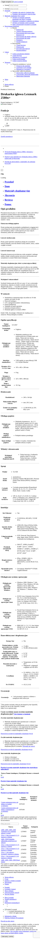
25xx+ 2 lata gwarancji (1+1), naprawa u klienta (10, 836)
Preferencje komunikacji (12, 903)
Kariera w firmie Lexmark (13, 881)
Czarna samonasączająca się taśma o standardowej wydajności (9, 809)
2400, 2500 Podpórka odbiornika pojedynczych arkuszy (9, 840)
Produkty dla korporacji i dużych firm (23, 14)
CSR (6, 901)
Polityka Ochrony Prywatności (14, 918)
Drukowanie (20, 47)
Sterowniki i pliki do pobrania (25, 73)
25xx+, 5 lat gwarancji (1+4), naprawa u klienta (10, 857)
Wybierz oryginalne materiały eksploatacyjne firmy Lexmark (21, 18)
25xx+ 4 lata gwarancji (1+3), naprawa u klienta (10, 845)
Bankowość (20, 29)
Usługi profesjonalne (18, 59)
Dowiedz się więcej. (29, 746)
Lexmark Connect (10, 889)
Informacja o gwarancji (23, 69)
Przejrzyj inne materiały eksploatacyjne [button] (14, 781)
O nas (6, 879)
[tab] (22, 182)
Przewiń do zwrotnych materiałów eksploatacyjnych (17, 733)
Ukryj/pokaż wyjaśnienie (21, 714)
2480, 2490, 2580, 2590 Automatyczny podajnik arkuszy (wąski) (8, 831)
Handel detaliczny (21, 42)
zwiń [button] (2, 777)
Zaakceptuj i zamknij (7, 936)
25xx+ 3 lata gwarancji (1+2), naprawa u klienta (10, 849)
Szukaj (7, 5)
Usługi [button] (7, 52)
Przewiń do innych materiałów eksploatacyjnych (15, 764)
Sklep (6, 79)
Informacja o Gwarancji (19, 57)
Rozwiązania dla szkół (23, 38)
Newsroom (8, 882)
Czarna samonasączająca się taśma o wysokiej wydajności (9, 804)
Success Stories (9, 894)
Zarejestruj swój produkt (23, 67)
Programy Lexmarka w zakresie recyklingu (25, 21)
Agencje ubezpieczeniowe (24, 31)
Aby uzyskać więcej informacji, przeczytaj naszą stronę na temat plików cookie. (18, 932)
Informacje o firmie (10, 916)
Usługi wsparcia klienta (19, 61)
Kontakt (7, 887)
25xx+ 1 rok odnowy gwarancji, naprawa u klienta (10, 853)
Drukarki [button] (7, 10)
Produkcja (19, 40)
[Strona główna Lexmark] (17, 1)
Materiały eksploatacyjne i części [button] (15, 16)
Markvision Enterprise (23, 76)
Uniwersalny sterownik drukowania (27, 74)
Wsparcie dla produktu (23, 66)
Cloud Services (21, 45)
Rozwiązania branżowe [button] (12, 26)
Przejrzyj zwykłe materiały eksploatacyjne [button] (15, 793)
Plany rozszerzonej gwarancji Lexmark (24, 24)
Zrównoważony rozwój (12, 892)
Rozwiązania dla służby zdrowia (26, 36)
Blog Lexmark (9, 897)
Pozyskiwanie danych (23, 48)
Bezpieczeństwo (21, 50)
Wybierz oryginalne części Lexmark (23, 23)
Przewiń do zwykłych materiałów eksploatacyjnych (16, 749)
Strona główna (9, 84)
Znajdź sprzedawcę (11, 899)
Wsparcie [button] (7, 62)
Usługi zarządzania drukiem (21, 54)
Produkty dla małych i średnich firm (23, 12)
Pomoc (7, 884)
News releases (9, 891)
